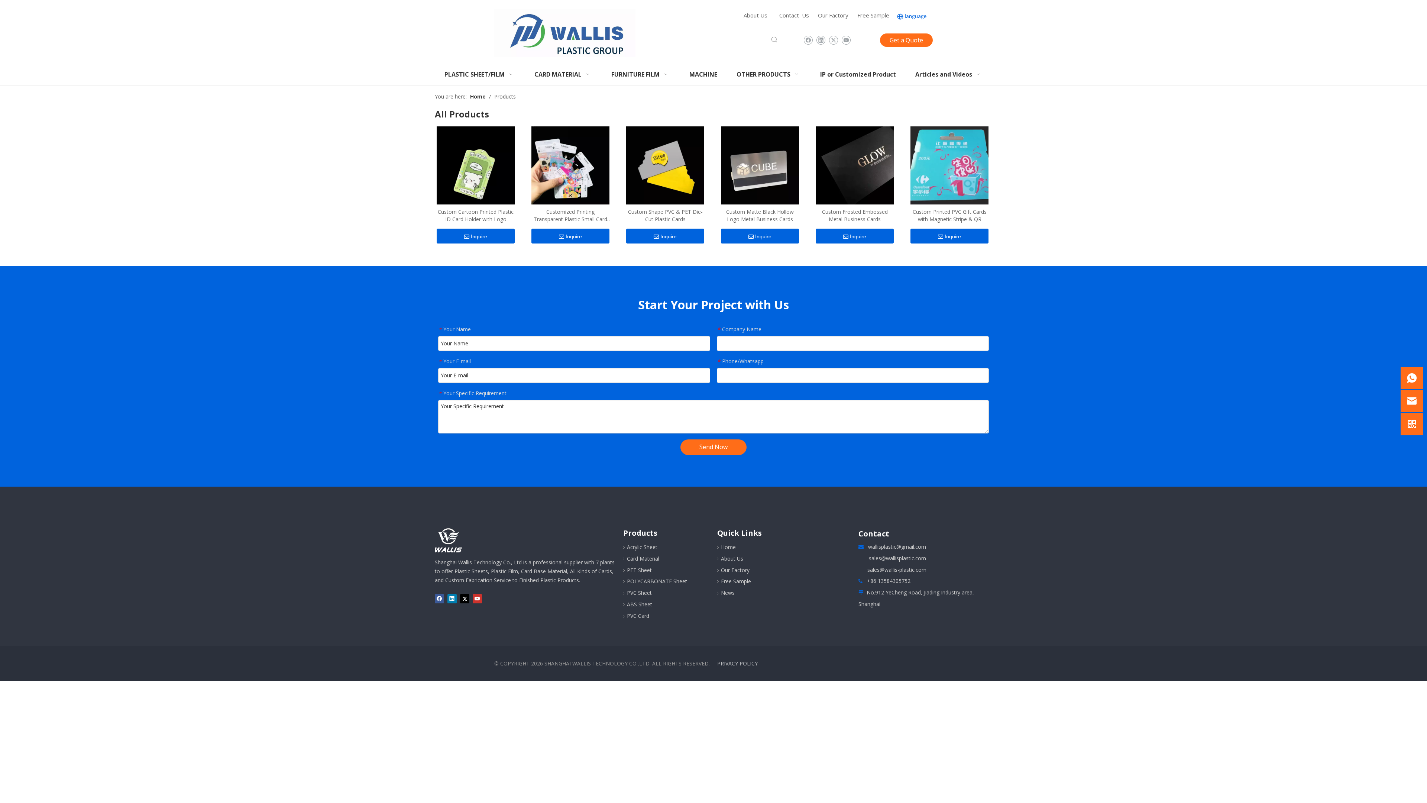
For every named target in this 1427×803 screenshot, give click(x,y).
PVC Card (638, 615)
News (728, 592)
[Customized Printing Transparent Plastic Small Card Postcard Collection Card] (570, 164)
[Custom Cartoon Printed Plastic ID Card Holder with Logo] (476, 164)
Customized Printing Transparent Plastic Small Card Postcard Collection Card (570, 215)
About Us (755, 15)
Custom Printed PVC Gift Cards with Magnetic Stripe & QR (950, 215)
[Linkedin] (820, 40)
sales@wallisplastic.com (897, 558)
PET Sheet (639, 570)
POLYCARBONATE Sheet (657, 581)
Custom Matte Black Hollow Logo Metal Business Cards (760, 215)
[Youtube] (846, 40)
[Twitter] (833, 40)
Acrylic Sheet (642, 547)
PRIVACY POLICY (737, 663)
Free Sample (873, 15)
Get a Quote (906, 40)
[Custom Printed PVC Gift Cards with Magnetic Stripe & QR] (949, 164)
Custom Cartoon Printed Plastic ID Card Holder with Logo (476, 215)
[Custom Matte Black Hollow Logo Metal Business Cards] (760, 164)
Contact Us (794, 15)
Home (728, 547)
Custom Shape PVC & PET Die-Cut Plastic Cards (665, 215)
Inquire (479, 236)
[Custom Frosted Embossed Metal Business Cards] (855, 164)
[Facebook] (808, 40)
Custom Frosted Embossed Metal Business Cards (855, 215)
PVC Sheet (639, 592)
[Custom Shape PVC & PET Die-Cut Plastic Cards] (665, 164)
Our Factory (833, 15)
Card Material (643, 558)
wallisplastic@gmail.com (897, 546)
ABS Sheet (639, 604)
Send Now (713, 447)
